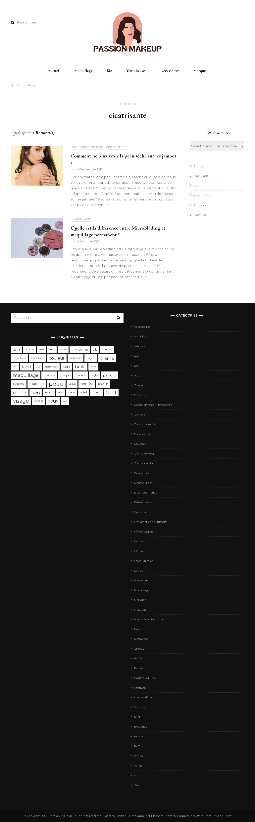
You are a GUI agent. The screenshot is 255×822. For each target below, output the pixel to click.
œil (65, 401)
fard (15, 366)
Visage (138, 775)
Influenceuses (143, 531)
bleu (52, 349)
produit (103, 383)
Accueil (54, 70)
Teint (137, 717)
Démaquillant (143, 473)
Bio (109, 70)
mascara (49, 375)
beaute (29, 349)
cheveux (80, 349)
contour (107, 349)
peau (56, 383)
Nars (137, 629)
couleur (57, 358)
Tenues (139, 736)
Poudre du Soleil (145, 678)
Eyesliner (140, 512)
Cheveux (140, 395)
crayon (90, 358)
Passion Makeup (60, 816)
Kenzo (138, 541)
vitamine (38, 401)
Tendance (140, 726)
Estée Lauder (143, 502)
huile (80, 366)
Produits (140, 687)
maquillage (25, 375)
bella (41, 349)
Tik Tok (138, 746)
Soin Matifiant (143, 697)
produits (19, 392)
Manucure (141, 580)
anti (16, 349)
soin (60, 392)
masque (65, 375)
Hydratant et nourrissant (150, 522)
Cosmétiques (143, 434)
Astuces (139, 346)
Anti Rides (141, 336)
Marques (200, 70)
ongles (94, 375)
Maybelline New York (148, 619)
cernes (63, 349)
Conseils (139, 414)
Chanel (138, 385)
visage (21, 401)
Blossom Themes (163, 816)
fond (26, 366)
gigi (38, 366)
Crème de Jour (91, 147)
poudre (86, 384)
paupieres (36, 384)
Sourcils (139, 707)
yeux (53, 401)
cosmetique (19, 358)
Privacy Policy (222, 816)
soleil (83, 392)
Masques (140, 609)
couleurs (75, 358)
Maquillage (84, 70)
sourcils (96, 392)
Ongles (139, 648)
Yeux (137, 785)
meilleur (80, 375)
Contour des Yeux (146, 424)
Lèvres (138, 570)
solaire (71, 392)
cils (95, 349)
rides (35, 392)
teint (111, 392)
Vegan (138, 756)
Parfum (139, 658)
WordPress (203, 816)
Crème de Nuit (117, 147)
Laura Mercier (143, 561)
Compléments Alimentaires (153, 405)
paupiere (19, 383)
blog (137, 375)
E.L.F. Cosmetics (145, 492)
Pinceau (139, 668)
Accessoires (169, 70)
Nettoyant (141, 639)
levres (93, 366)
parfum (109, 375)
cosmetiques (37, 358)
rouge (49, 392)
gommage (51, 366)
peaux (72, 383)
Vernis (138, 765)
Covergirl (140, 444)
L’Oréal (138, 551)
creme (107, 358)
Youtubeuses (136, 70)
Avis (136, 356)
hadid (66, 366)
